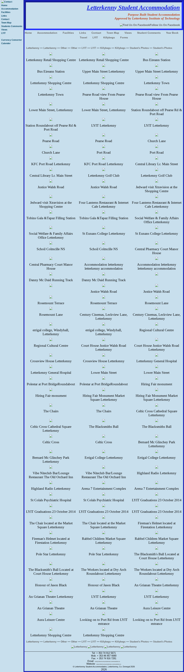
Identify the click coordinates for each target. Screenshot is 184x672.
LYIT (3, 33)
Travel (83, 37)
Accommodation (9, 9)
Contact (5, 19)
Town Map (6, 22)
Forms (124, 37)
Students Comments (11, 26)
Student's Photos (139, 48)
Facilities (5, 12)
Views (4, 29)
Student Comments (149, 32)
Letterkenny (32, 48)
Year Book (172, 32)
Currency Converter (11, 40)
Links (4, 16)
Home (4, 5)
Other (64, 48)
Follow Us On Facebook (165, 24)
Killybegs (109, 37)
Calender (6, 43)
